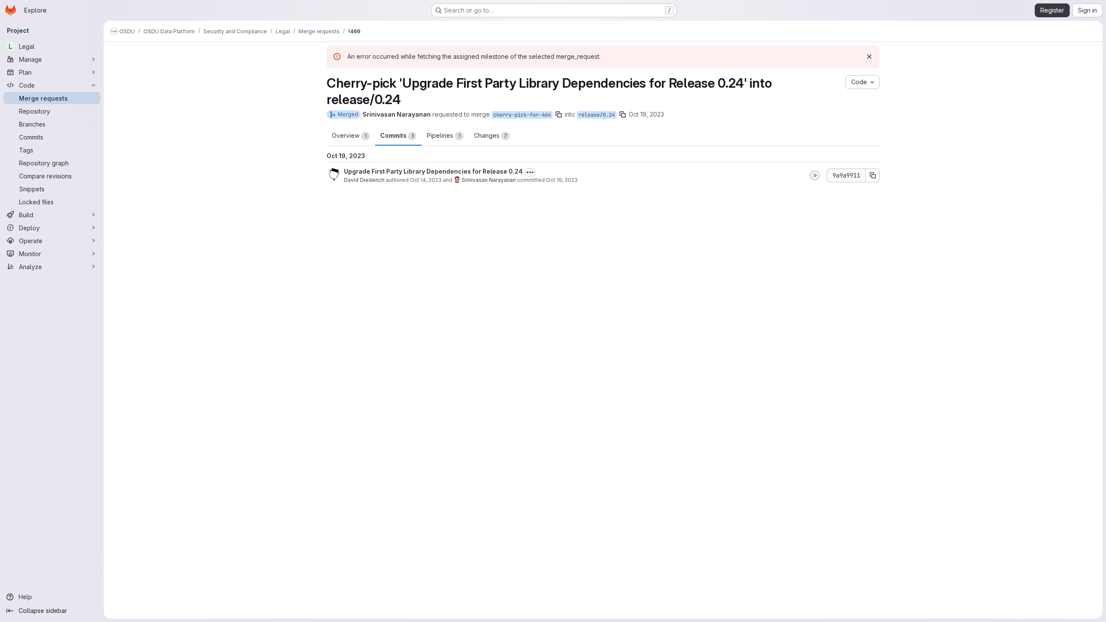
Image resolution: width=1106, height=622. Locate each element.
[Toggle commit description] (530, 172)
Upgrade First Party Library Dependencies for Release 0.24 (433, 171)
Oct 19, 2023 (646, 114)
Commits (396, 135)
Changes (490, 135)
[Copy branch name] (558, 114)
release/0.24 (596, 114)
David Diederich (364, 180)
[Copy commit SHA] (873, 175)
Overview (349, 135)
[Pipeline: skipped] (815, 175)
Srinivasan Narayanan (489, 180)
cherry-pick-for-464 (522, 114)
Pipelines (444, 135)
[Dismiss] (869, 56)
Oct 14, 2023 (426, 180)
